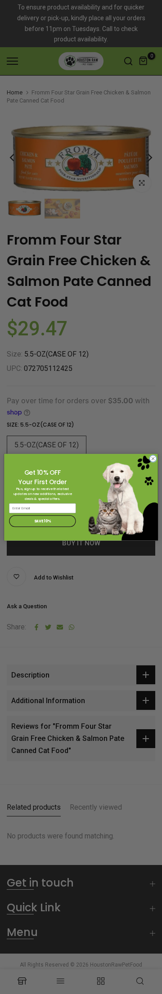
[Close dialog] (152, 458)
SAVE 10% (42, 520)
